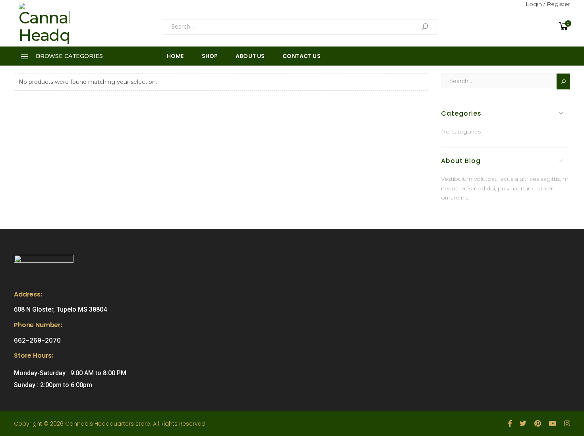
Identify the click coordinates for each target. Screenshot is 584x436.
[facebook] (510, 423)
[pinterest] (537, 423)
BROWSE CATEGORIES (69, 56)
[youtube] (552, 423)
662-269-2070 (37, 340)
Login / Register (548, 4)
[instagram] (567, 423)
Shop (210, 56)
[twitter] (523, 423)
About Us (250, 56)
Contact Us (301, 56)
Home (175, 56)
